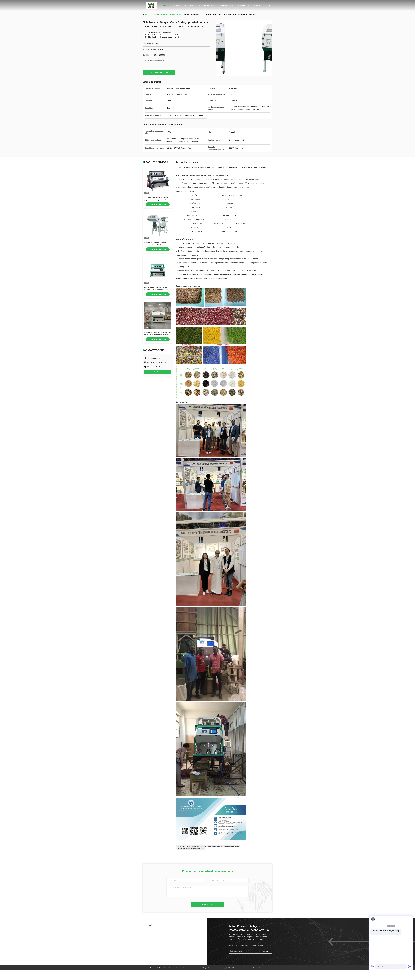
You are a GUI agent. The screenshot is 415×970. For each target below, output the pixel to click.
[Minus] (409, 919)
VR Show (189, 6)
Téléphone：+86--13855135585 (157, 931)
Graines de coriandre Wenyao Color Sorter (223, 846)
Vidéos (177, 6)
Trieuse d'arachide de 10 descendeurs (191, 848)
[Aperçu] (150, 926)
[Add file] (372, 966)
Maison (153, 6)
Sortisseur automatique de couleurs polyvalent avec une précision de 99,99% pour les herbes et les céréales (157, 199)
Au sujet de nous (206, 6)
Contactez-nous (226, 6)
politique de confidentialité (157, 968)
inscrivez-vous (266, 951)
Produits (165, 6)
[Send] (409, 966)
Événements (243, 6)
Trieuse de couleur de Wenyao (170, 14)
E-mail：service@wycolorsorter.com (158, 935)
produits (155, 14)
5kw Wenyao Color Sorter (196, 846)
